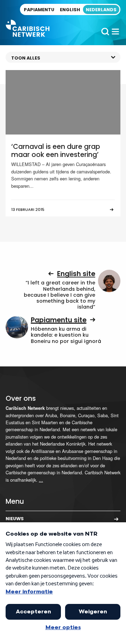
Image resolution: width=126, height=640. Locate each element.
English (70, 10)
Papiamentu (39, 10)
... (41, 479)
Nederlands (101, 10)
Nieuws (15, 519)
